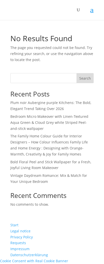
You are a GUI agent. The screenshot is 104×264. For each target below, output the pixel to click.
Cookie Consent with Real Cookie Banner (34, 260)
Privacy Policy (21, 237)
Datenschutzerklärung (29, 254)
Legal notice (20, 231)
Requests (18, 242)
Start (14, 225)
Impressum (20, 248)
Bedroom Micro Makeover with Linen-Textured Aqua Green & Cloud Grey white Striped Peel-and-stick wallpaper (49, 122)
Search (85, 78)
